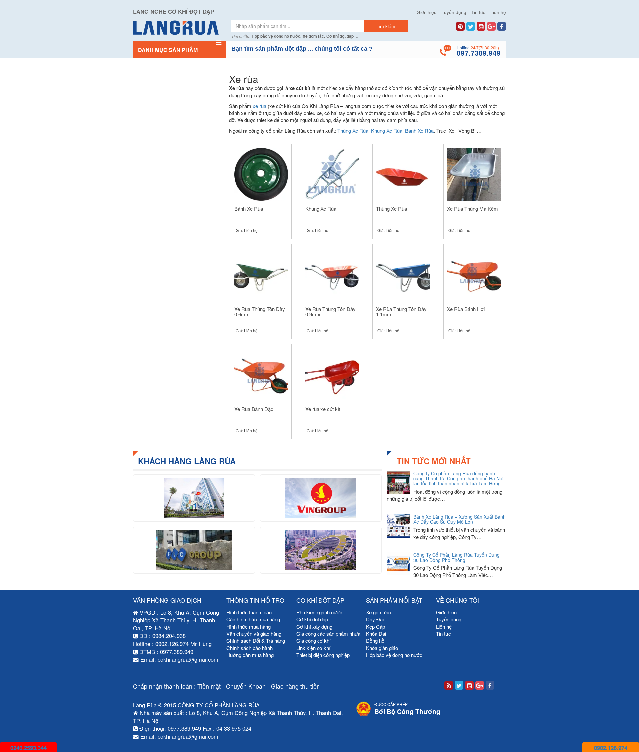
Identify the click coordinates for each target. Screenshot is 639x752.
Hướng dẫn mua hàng (250, 654)
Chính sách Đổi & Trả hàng (255, 640)
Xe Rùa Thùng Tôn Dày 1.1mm (401, 311)
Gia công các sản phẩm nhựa (328, 633)
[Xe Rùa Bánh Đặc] (261, 373)
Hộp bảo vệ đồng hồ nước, (276, 36)
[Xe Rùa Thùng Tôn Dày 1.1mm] (403, 273)
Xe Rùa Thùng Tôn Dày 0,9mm (330, 311)
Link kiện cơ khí (313, 647)
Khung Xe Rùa (386, 130)
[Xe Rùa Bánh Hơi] (474, 273)
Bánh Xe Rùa (419, 130)
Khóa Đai (376, 633)
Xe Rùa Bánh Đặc (253, 408)
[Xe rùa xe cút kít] (332, 373)
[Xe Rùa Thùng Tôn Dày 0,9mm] (332, 273)
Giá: (247, 230)
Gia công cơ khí (313, 640)
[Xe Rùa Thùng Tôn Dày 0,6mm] (261, 273)
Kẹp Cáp (375, 626)
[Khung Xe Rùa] (332, 173)
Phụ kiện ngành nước (319, 612)
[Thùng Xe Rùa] (403, 173)
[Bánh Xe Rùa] (261, 173)
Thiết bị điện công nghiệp (323, 654)
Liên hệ (498, 12)
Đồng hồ (375, 640)
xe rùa (259, 105)
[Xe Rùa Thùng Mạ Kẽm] (474, 173)
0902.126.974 (610, 748)
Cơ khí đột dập (340, 36)
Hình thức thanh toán (249, 612)
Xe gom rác (378, 612)
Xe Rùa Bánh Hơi (466, 308)
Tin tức (478, 12)
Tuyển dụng (454, 12)
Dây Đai (375, 619)
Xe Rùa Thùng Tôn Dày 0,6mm (259, 311)
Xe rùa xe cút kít (322, 408)
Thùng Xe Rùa (352, 130)
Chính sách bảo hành (249, 647)
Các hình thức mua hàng (253, 619)
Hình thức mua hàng (248, 626)
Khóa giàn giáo (382, 647)
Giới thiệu (427, 12)
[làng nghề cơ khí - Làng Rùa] (179, 27)
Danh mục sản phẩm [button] (168, 50)
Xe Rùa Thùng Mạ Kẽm (472, 208)
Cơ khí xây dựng (314, 626)
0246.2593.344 (28, 748)
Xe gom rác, (314, 36)
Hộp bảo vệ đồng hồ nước (394, 654)
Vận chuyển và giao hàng (253, 633)
